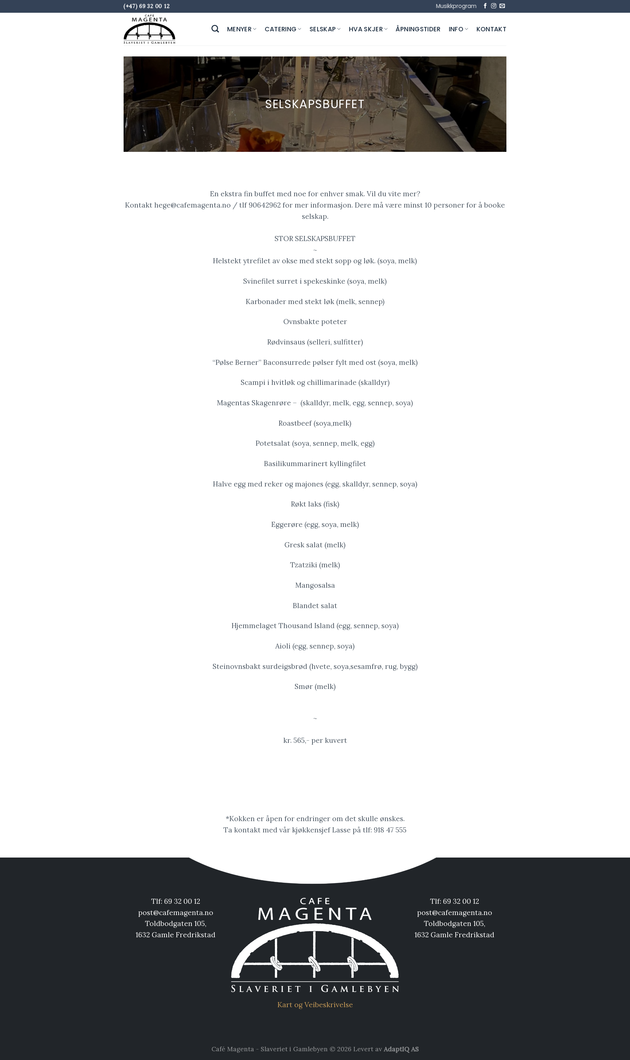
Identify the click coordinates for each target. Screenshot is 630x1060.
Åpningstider (418, 29)
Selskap (323, 29)
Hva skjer (366, 29)
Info (456, 29)
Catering (281, 29)
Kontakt (491, 29)
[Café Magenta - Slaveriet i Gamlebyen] (151, 29)
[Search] (215, 29)
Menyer (239, 29)
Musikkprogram (456, 6)
